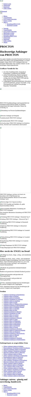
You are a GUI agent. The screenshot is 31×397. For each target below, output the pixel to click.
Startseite (5, 28)
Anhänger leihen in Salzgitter (11, 308)
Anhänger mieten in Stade (10, 319)
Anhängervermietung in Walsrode (12, 318)
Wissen (5, 42)
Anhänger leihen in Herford (11, 296)
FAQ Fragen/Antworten (10, 19)
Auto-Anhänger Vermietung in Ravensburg (15, 360)
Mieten (5, 16)
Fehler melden (7, 8)
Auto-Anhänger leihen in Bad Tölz (12, 366)
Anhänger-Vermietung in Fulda (11, 313)
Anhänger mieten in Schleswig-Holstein (14, 330)
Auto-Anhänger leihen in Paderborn (13, 374)
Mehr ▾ (5, 22)
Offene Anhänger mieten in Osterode (13, 368)
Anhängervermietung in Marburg (12, 311)
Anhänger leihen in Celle (10, 336)
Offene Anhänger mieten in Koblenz (13, 346)
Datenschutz (6, 5)
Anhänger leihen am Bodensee (11, 332)
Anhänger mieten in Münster (11, 335)
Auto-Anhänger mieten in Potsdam (12, 358)
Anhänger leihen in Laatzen (11, 315)
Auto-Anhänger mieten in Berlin (12, 372)
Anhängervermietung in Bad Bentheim (14, 305)
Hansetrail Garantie (12, 25)
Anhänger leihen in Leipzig (10, 316)
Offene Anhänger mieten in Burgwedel (14, 376)
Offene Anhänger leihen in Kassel (12, 371)
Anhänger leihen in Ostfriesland (12, 322)
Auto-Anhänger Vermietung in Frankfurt (14, 369)
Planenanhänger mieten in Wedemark (13, 365)
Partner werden (7, 21)
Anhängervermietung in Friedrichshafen (14, 339)
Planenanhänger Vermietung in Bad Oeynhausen (16, 348)
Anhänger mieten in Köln (10, 302)
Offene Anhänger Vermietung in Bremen (14, 351)
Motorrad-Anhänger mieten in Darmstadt (14, 349)
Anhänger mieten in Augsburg (11, 301)
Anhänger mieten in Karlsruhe (11, 298)
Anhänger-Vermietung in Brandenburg (13, 294)
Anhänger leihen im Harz (10, 310)
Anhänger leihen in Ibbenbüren (11, 324)
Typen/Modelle (7, 17)
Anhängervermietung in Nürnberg (12, 338)
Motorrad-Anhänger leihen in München (14, 352)
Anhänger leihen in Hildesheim (11, 321)
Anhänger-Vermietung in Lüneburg (13, 299)
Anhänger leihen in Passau (10, 327)
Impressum (6, 7)
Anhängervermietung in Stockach (12, 329)
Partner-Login (7, 4)
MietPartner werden (8, 33)
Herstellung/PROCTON (13, 24)
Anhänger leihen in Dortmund (11, 325)
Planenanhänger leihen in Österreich (13, 357)
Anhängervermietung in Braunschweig (14, 333)
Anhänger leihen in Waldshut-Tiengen (13, 307)
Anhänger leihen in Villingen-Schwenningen (15, 304)
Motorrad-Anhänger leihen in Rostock (13, 362)
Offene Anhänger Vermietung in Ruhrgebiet (15, 355)
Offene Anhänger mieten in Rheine (12, 363)
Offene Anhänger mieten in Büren (12, 354)
